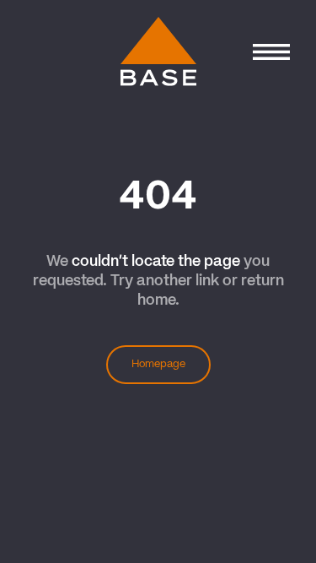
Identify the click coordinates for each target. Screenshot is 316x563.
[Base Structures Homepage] (158, 52)
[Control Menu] (271, 52)
